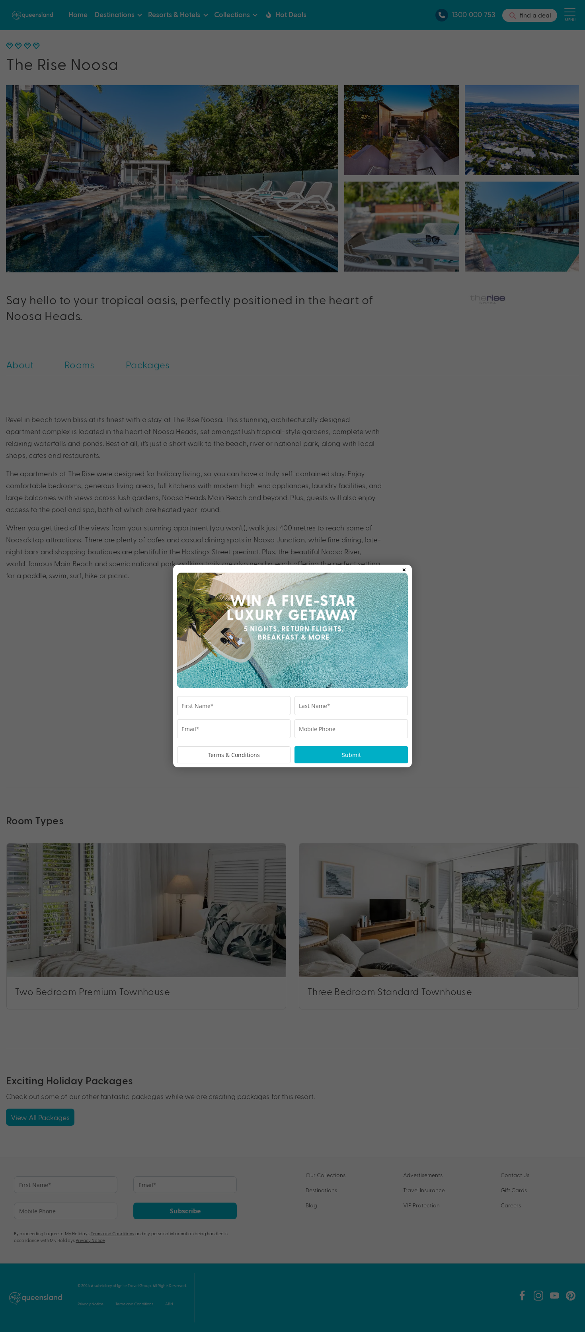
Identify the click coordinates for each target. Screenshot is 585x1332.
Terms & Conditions (234, 755)
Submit (351, 755)
